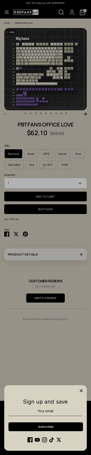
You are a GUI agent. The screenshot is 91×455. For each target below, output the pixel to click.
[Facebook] (30, 439)
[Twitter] (58, 439)
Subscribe (46, 427)
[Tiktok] (51, 439)
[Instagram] (44, 439)
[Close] (81, 390)
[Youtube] (37, 439)
